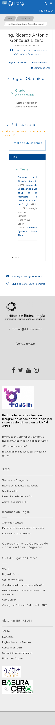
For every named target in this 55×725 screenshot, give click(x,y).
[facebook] (13, 369)
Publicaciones (39, 62)
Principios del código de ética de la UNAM (23, 528)
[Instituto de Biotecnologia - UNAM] (16, 3)
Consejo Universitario (12, 580)
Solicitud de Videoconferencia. (17, 653)
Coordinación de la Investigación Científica (23, 585)
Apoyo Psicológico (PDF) (14, 502)
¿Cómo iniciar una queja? (14, 446)
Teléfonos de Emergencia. (15, 480)
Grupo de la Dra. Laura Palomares (28, 284)
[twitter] (20, 369)
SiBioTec (6, 631)
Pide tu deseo (25, 344)
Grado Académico (24, 93)
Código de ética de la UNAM (16, 533)
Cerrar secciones (41, 68)
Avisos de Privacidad (12, 523)
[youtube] (28, 369)
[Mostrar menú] (4, 2)
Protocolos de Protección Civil (17, 496)
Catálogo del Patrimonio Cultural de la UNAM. (24, 605)
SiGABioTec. (8, 637)
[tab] (27, 157)
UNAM (5, 569)
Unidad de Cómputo (12, 658)
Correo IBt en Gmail (12, 647)
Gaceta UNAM (9, 600)
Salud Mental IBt (10, 491)
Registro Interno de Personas (16, 642)
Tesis (24, 169)
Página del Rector (11, 574)
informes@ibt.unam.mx (25, 329)
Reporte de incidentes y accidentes (19, 485)
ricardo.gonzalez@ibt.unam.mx (26, 276)
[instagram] (36, 369)
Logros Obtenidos (17, 62)
